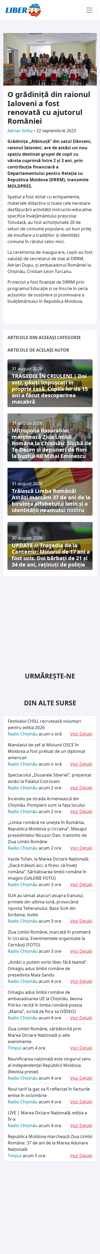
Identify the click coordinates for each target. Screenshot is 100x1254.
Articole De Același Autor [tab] (38, 350)
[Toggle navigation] (89, 10)
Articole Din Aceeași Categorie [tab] (44, 337)
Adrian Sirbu (20, 131)
